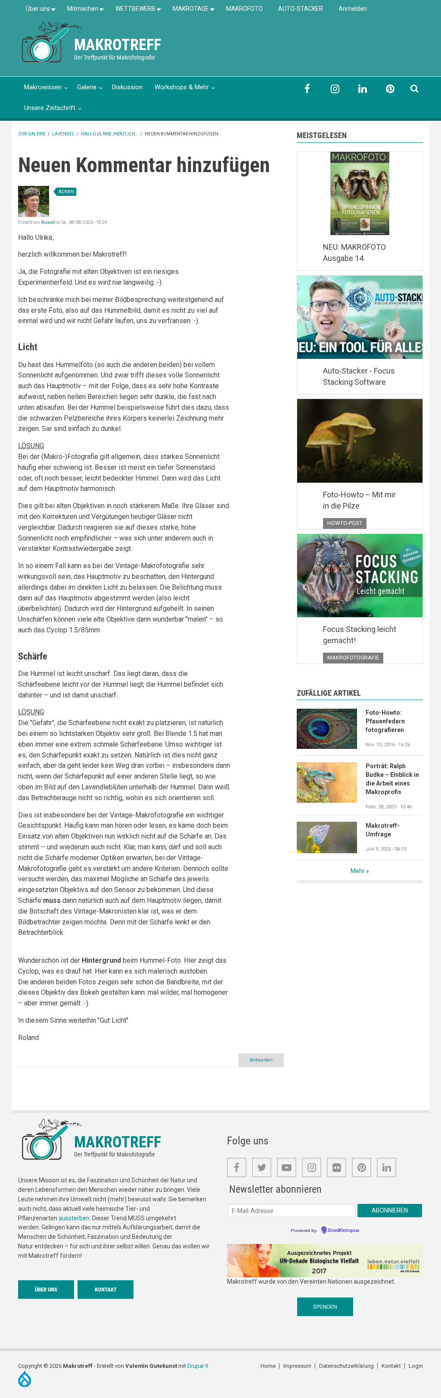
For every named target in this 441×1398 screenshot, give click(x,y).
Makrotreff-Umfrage (383, 830)
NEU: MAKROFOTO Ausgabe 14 (354, 252)
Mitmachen (78, 11)
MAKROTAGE (187, 11)
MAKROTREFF (117, 45)
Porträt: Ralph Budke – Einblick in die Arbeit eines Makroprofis (392, 779)
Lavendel (63, 134)
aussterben (74, 1218)
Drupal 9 (197, 1366)
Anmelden (353, 8)
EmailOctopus (343, 1230)
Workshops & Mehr (182, 87)
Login (416, 1366)
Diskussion (127, 87)
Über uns (34, 11)
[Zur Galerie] (52, 41)
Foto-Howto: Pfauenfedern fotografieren (385, 721)
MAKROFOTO (244, 8)
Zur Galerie (32, 134)
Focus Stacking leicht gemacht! (359, 635)
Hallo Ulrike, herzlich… (109, 134)
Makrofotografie (353, 657)
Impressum (297, 1366)
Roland (48, 222)
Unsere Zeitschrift (49, 108)
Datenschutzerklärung (346, 1366)
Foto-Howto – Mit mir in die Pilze (359, 500)
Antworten (261, 1060)
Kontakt (106, 1289)
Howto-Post (344, 523)
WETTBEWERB (131, 11)
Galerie (86, 87)
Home (268, 1366)
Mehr (358, 870)
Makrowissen (43, 87)
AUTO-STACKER (300, 8)
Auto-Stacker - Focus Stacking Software (359, 376)
